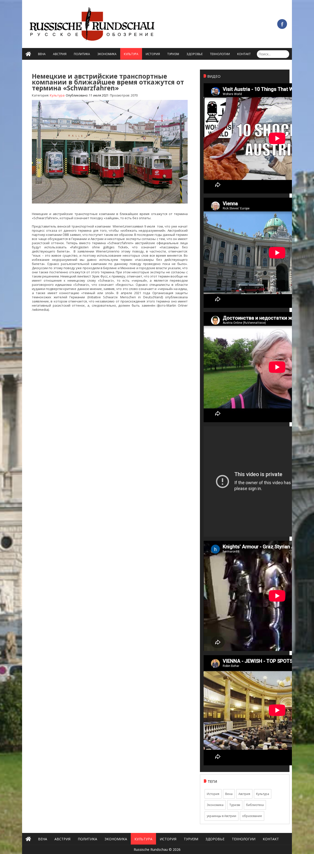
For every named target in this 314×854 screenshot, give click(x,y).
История (153, 54)
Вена (42, 54)
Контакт (244, 54)
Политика (82, 54)
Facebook (282, 24)
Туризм (173, 54)
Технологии (220, 54)
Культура (131, 54)
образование (252, 816)
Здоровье (194, 54)
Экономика (107, 54)
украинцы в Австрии (221, 816)
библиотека (255, 805)
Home (28, 54)
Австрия (59, 54)
